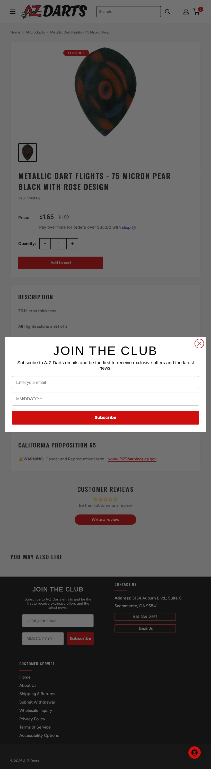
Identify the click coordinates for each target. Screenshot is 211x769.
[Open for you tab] (194, 752)
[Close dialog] (199, 343)
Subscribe (105, 417)
